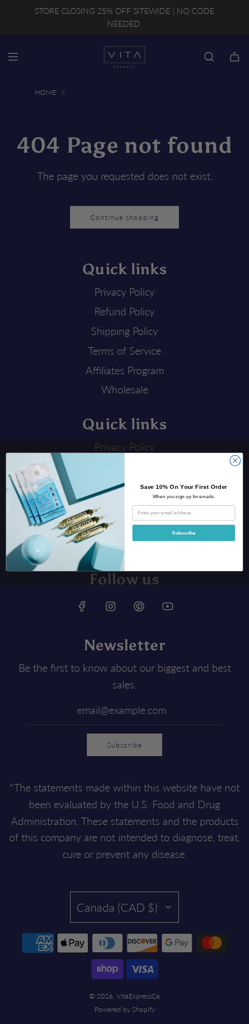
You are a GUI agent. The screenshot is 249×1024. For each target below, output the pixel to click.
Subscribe (184, 532)
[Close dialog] (235, 460)
